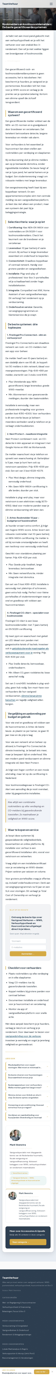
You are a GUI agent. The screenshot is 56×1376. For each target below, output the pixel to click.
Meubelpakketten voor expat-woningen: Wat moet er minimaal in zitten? (17, 1373)
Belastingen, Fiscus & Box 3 (13, 1311)
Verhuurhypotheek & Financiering (16, 1307)
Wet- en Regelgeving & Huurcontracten (19, 1303)
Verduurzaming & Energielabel (15, 1326)
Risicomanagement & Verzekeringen (17, 1358)
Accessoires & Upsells (22, 20)
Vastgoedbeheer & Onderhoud (15, 1330)
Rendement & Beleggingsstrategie (16, 1335)
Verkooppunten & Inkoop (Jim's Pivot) (18, 1353)
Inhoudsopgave (12, 61)
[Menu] (51, 4)
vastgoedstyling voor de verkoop (23, 1036)
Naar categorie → (21, 1242)
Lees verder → (42, 1372)
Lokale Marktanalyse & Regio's (15, 1349)
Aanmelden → (28, 954)
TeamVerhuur (10, 3)
